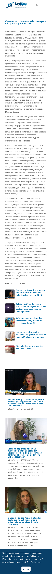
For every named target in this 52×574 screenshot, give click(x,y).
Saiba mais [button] (36, 562)
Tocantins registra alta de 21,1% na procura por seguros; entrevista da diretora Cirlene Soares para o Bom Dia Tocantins (26, 402)
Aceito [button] (26, 569)
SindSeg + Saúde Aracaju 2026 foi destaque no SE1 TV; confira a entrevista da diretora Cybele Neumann (24, 520)
